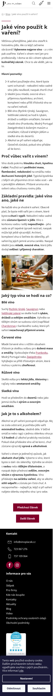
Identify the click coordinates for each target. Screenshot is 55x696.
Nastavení (26, 678)
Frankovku (42, 352)
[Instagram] (17, 565)
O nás (9, 580)
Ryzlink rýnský (17, 309)
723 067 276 (20, 549)
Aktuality (11, 604)
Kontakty (11, 599)
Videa (9, 613)
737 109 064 (20, 556)
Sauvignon (32, 309)
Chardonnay (9, 326)
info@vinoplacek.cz (25, 542)
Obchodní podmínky (17, 623)
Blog (8, 608)
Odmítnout (14, 688)
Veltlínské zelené (11, 313)
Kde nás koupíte (15, 595)
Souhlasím (39, 688)
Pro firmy (11, 590)
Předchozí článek (27, 507)
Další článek (27, 518)
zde (21, 670)
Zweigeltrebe (34, 357)
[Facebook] (9, 565)
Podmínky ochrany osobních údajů (26, 618)
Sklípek (10, 585)
